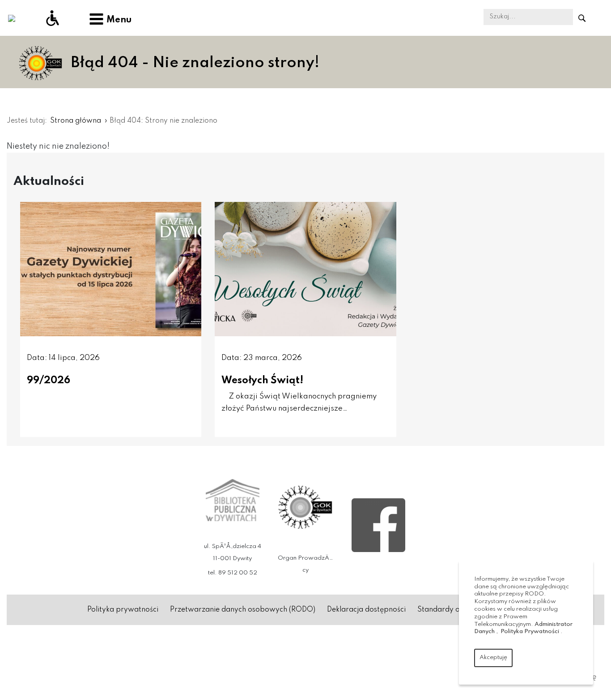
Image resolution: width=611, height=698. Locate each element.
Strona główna (75, 120)
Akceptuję (493, 657)
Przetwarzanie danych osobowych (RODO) (242, 609)
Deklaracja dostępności (366, 609)
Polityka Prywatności (530, 631)
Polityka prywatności (122, 609)
